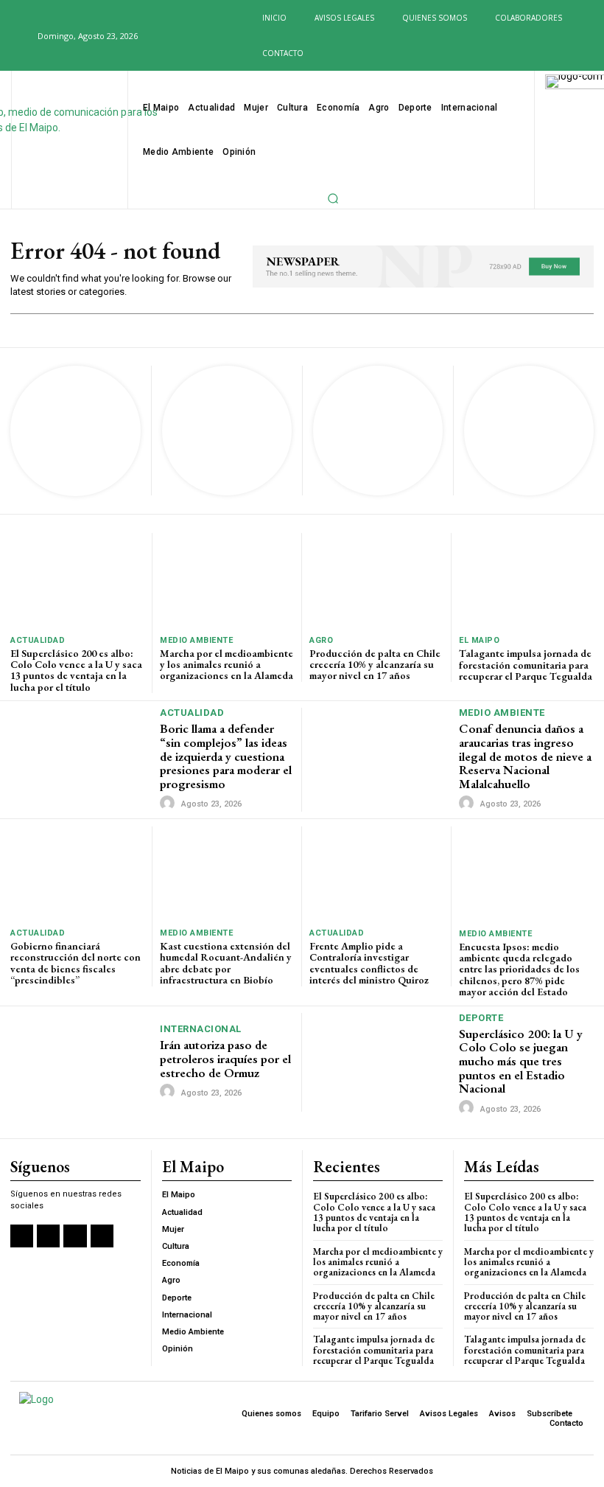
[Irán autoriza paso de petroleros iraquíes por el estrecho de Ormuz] (81, 1062)
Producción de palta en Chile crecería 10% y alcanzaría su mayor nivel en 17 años (374, 665)
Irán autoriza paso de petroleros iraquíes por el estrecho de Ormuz (225, 1058)
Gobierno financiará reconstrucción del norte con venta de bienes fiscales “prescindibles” (75, 962)
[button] (17, 35)
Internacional (201, 1029)
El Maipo (479, 640)
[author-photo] (169, 803)
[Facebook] (155, 37)
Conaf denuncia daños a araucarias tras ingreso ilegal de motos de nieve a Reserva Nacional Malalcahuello (525, 756)
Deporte (481, 1018)
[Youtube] (227, 37)
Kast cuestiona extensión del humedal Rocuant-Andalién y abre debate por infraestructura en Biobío (226, 962)
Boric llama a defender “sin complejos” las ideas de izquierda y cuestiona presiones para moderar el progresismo (226, 756)
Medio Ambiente (196, 640)
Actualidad (37, 640)
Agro (321, 640)
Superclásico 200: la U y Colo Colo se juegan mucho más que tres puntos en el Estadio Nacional (521, 1061)
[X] (203, 37)
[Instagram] (179, 37)
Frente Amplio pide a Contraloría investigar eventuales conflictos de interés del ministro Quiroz (369, 962)
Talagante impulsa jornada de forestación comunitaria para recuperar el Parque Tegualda (525, 665)
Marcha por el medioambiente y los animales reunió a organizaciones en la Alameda (226, 665)
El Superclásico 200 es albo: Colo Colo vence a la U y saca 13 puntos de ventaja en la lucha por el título (76, 670)
